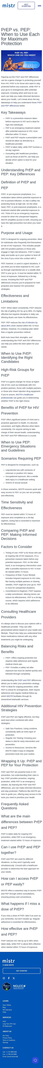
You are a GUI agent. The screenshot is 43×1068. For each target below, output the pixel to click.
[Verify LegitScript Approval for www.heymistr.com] (7, 990)
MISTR (10, 696)
